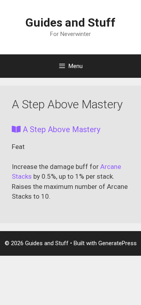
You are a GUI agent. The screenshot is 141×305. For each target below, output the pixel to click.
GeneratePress (117, 243)
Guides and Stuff (70, 22)
